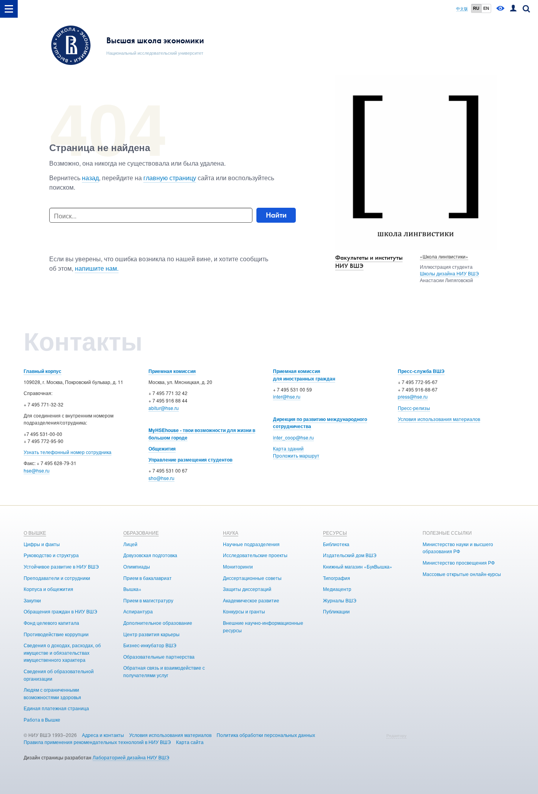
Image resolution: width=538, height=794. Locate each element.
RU (476, 8)
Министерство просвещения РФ (459, 562)
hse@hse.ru (37, 470)
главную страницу (169, 177)
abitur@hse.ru (163, 407)
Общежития (162, 448)
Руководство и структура (51, 555)
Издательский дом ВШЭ (350, 555)
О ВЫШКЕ (35, 532)
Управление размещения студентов (190, 459)
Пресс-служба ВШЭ (421, 371)
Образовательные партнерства (159, 656)
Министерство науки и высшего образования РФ (458, 548)
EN (486, 8)
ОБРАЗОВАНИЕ (141, 532)
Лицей (130, 544)
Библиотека (336, 544)
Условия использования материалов (439, 418)
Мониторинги (238, 566)
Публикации (336, 611)
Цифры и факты (42, 544)
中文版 (462, 9)
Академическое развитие (251, 600)
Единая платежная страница (56, 708)
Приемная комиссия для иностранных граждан (304, 374)
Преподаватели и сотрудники (57, 577)
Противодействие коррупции (56, 634)
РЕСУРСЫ (335, 532)
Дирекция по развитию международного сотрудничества (320, 422)
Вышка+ (132, 588)
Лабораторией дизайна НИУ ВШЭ (131, 757)
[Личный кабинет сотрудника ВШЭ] (513, 9)
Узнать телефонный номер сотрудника (67, 452)
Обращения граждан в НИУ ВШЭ (60, 611)
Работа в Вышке (42, 719)
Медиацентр (337, 588)
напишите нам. (97, 268)
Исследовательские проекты (255, 555)
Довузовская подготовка (150, 555)
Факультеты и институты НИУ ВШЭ (369, 261)
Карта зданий (288, 448)
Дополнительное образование (157, 622)
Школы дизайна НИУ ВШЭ (449, 273)
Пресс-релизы (414, 407)
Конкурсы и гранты (244, 611)
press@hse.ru (413, 396)
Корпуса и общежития (48, 588)
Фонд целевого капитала (51, 622)
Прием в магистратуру (148, 600)
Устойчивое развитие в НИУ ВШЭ (61, 566)
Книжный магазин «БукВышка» (357, 566)
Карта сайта (190, 742)
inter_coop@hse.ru (293, 437)
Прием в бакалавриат (147, 577)
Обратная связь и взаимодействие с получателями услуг (164, 671)
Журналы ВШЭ (339, 600)
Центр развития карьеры (151, 634)
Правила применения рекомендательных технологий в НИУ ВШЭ (97, 742)
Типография (336, 577)
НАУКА (230, 532)
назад (90, 177)
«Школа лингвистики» (444, 256)
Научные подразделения (251, 544)
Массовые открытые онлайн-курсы (462, 574)
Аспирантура (138, 611)
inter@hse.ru (287, 396)
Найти (276, 215)
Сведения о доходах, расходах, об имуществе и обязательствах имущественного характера (62, 652)
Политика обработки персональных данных (266, 734)
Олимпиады (136, 566)
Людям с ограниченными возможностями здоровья (52, 693)
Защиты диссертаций (247, 588)
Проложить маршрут (296, 455)
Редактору (396, 735)
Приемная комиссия (172, 371)
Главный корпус (42, 371)
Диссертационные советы (252, 577)
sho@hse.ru (161, 478)
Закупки (32, 600)
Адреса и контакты (103, 734)
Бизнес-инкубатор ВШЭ (149, 645)
